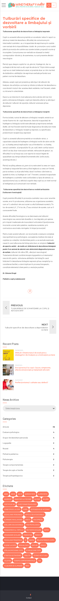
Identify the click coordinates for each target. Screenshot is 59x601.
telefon (7, 561)
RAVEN (31, 540)
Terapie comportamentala (13, 465)
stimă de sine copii (33, 550)
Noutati (5, 448)
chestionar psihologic (27, 504)
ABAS (6, 494)
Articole (6, 427)
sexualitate (24, 545)
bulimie (46, 499)
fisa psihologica (33, 525)
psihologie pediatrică (13, 540)
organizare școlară (12, 535)
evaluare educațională (13, 525)
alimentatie (42, 494)
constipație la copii (12, 509)
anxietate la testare (23, 499)
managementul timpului (13, 530)
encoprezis (38, 520)
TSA (39, 561)
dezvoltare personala (13, 514)
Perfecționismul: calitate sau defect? (31, 382)
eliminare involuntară (13, 520)
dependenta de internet (40, 509)
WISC (27, 566)
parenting (28, 535)
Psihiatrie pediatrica (10, 454)
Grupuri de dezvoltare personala (15, 438)
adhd (13, 494)
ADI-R (20, 494)
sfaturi (35, 545)
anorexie (8, 499)
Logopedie (7, 443)
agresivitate (30, 494)
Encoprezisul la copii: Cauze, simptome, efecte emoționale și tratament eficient (33, 369)
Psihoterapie (8, 459)
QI (25, 540)
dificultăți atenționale (34, 514)
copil (25, 509)
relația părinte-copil (45, 540)
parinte (38, 535)
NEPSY (46, 530)
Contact (29, 598)
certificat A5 (9, 504)
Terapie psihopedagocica (13, 476)
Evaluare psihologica (11, 432)
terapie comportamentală (24, 561)
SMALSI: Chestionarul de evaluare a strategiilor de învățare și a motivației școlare (35, 354)
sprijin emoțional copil (13, 550)
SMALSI (43, 545)
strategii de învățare (12, 555)
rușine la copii (10, 545)
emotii (27, 520)
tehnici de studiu (40, 555)
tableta (27, 555)
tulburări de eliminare (13, 566)
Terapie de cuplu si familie (13, 470)
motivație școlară (33, 530)
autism (37, 499)
